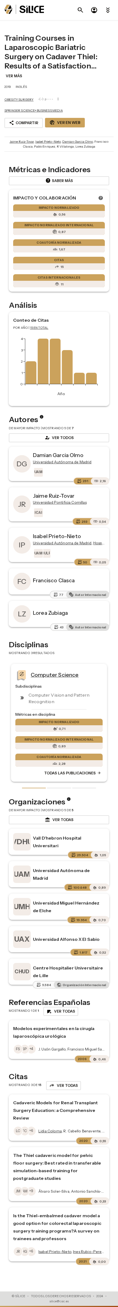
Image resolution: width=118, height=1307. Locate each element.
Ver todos (59, 437)
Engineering (66, 674)
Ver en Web (64, 122)
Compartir (23, 123)
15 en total (39, 328)
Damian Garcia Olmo (77, 142)
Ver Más (14, 76)
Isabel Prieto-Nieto (48, 142)
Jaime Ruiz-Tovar (22, 142)
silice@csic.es (59, 1301)
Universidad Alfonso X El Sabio (66, 939)
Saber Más (59, 180)
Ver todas (59, 820)
